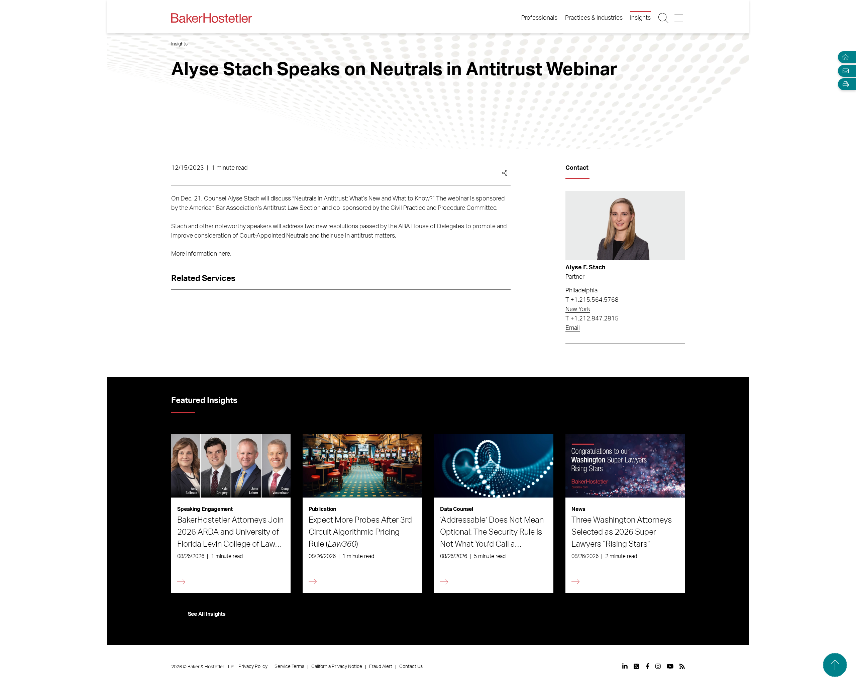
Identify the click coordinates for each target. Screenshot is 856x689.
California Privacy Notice (336, 666)
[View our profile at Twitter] (637, 666)
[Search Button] (663, 18)
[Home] (844, 57)
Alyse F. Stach (585, 268)
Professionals (539, 18)
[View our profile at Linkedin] (625, 666)
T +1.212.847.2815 (592, 319)
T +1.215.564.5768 (592, 300)
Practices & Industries (594, 18)
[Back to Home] (211, 18)
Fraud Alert (380, 666)
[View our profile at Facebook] (647, 666)
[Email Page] (844, 70)
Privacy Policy (253, 666)
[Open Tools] (844, 84)
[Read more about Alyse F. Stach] (625, 225)
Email (572, 328)
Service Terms (289, 666)
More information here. (201, 254)
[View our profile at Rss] (682, 666)
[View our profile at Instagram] (658, 666)
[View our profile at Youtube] (670, 666)
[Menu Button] (679, 18)
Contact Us (411, 666)
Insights (640, 18)
